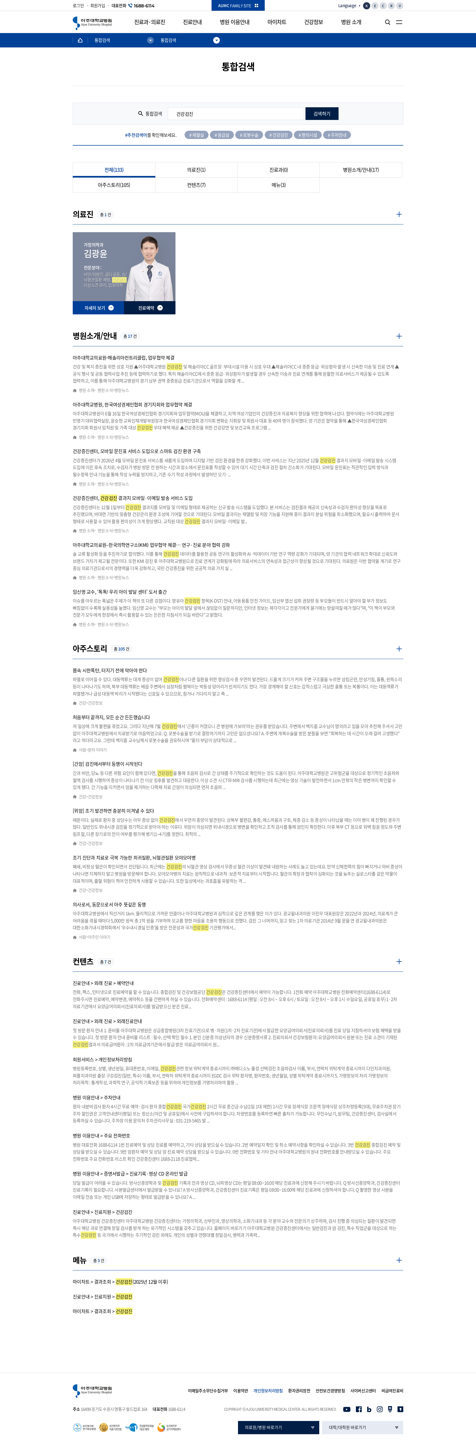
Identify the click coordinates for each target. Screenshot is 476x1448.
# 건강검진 (278, 135)
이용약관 (240, 1391)
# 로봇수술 (249, 135)
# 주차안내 (337, 135)
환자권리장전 (299, 1391)
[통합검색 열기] (387, 22)
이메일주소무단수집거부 (208, 1391)
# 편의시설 (308, 135)
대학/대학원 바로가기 (347, 1427)
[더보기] (399, 214)
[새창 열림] (346, 1409)
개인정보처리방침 (268, 1391)
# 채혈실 (196, 135)
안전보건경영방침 (330, 1391)
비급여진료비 (393, 1391)
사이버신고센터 (363, 1391)
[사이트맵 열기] (399, 22)
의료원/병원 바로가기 (263, 1427)
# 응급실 (222, 135)
